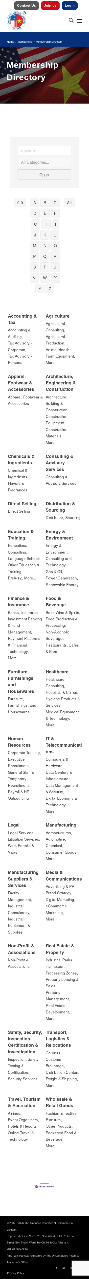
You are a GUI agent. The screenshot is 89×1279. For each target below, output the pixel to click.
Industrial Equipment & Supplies (19, 925)
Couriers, (53, 1052)
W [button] (45, 278)
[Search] (69, 21)
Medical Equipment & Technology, (62, 715)
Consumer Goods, (61, 852)
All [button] (69, 202)
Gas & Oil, (54, 571)
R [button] (55, 256)
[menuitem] (26, 5)
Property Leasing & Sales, (62, 982)
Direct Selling (22, 503)
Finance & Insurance (18, 601)
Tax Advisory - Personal (20, 359)
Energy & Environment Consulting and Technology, (59, 554)
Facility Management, (20, 896)
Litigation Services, (24, 839)
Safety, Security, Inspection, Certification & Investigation (25, 1042)
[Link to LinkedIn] (63, 1268)
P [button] (34, 256)
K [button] (45, 235)
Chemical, (54, 845)
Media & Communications (64, 875)
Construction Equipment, (56, 419)
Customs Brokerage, (55, 1062)
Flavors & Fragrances (17, 486)
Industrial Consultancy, (19, 909)
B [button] (45, 202)
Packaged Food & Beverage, (61, 1136)
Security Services (23, 1078)
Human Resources (19, 741)
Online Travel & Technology (21, 1136)
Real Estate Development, (58, 1008)
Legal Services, (21, 832)
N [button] (45, 245)
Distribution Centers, (63, 1072)
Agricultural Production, (55, 339)
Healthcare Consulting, (55, 682)
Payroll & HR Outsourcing (18, 795)
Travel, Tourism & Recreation (24, 1102)
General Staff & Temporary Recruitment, (21, 778)
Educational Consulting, (18, 548)
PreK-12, (15, 577)
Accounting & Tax (22, 319)
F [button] (55, 213)
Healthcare (57, 671)
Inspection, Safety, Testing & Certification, (23, 1065)
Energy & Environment (59, 534)
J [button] (35, 235)
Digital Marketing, (60, 899)
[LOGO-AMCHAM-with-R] (37, 21)
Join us (50, 5)
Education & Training (21, 534)
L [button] (55, 235)
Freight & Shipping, (62, 1078)
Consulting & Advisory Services (59, 462)
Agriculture (57, 316)
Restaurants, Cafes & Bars (62, 648)
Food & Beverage (56, 601)
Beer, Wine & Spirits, (63, 612)
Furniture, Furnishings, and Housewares (21, 681)
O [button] (55, 245)
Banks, (14, 612)
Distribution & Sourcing (60, 506)
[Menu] (79, 21)
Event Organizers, (23, 1119)
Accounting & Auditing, (19, 333)
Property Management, (58, 995)
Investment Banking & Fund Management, (25, 625)
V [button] (34, 278)
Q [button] (44, 256)
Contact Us (26, 5)
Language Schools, (25, 558)
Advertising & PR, (60, 886)
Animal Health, (58, 349)
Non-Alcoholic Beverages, (57, 635)
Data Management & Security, (62, 788)
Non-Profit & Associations (22, 948)
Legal (14, 825)
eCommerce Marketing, (56, 909)
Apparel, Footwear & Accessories (21, 383)
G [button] (35, 224)
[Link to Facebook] (56, 1268)
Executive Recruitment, (19, 762)
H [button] (45, 224)
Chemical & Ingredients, (18, 473)
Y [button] (40, 288)
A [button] (34, 202)
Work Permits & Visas (21, 848)
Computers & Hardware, (57, 762)
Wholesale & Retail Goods (59, 1102)
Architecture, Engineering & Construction (61, 383)
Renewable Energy (62, 584)
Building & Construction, (57, 406)
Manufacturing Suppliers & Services (23, 878)
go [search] (46, 174)
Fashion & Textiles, (62, 1113)
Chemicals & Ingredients (21, 459)
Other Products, (59, 1126)
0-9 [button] (20, 202)
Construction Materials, (56, 432)
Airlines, (14, 1113)
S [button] (34, 267)
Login (70, 5)
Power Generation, (62, 577)
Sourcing (73, 517)
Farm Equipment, (60, 356)
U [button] (54, 267)
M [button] (34, 245)
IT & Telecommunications (64, 745)
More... (52, 362)
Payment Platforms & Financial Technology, (24, 644)
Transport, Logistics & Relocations (58, 1038)
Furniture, (54, 1119)
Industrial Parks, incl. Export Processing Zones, (62, 966)
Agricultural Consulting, (55, 326)
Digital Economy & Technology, (61, 801)
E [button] (45, 213)
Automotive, (56, 839)
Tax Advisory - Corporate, (20, 346)
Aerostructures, (59, 832)
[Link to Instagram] (71, 1268)
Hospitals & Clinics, (62, 692)
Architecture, (56, 396)
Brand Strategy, (59, 892)
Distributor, (55, 517)
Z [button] (50, 288)
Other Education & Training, (23, 568)
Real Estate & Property (60, 948)
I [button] (55, 224)
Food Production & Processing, (62, 622)
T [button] (45, 267)
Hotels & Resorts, (23, 1126)
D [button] (34, 213)
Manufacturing (61, 825)
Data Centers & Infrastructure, (59, 775)
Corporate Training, (24, 752)
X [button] (55, 278)
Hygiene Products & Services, (63, 702)
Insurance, (30, 612)
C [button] (55, 202)
